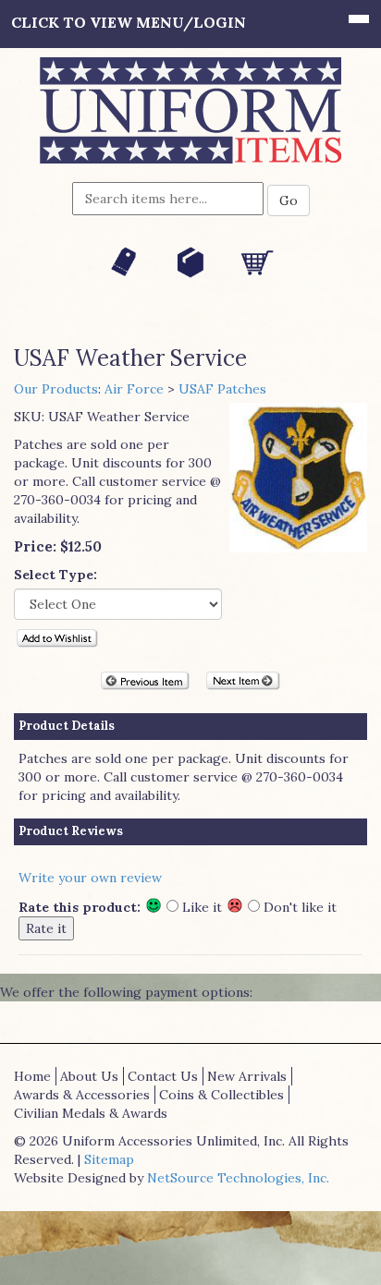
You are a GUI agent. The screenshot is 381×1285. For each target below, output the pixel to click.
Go (288, 200)
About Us (89, 1076)
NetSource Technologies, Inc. (238, 1178)
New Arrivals (247, 1076)
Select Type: (55, 574)
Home (32, 1076)
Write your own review (90, 877)
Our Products (56, 389)
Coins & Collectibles (221, 1094)
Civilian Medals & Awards (90, 1113)
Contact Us (163, 1076)
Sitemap (109, 1159)
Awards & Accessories (82, 1094)
